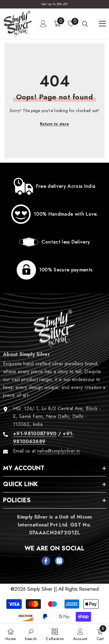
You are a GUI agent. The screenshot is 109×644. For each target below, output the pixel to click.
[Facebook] (45, 560)
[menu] (102, 23)
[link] (54, 186)
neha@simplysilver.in (58, 450)
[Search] (85, 24)
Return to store (54, 124)
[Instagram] (59, 560)
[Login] (43, 23)
